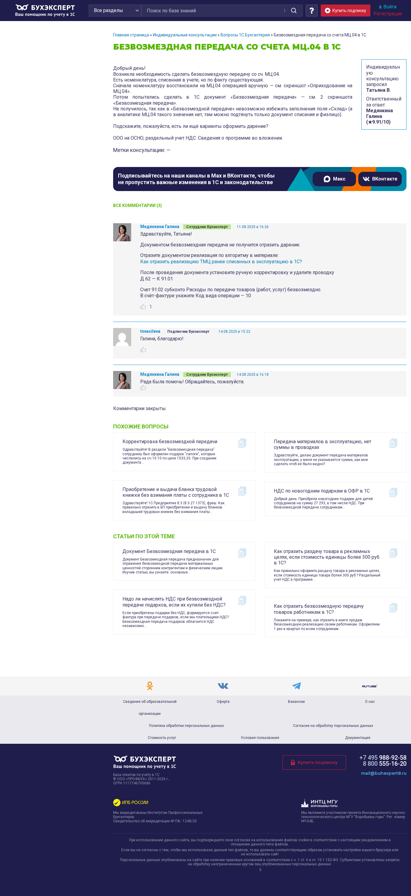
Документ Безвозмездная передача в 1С (169, 551)
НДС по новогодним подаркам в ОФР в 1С (322, 491)
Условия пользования (260, 738)
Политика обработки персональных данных (186, 726)
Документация (357, 738)
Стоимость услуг (162, 738)
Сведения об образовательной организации (150, 708)
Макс (339, 179)
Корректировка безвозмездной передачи (169, 441)
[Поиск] (294, 11)
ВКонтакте (384, 179)
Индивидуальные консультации (185, 34)
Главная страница (131, 34)
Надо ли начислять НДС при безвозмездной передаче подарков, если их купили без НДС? (174, 601)
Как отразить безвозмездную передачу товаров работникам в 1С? (319, 609)
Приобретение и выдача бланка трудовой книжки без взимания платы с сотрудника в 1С (175, 492)
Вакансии (296, 702)
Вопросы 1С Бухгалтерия (245, 34)
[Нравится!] (143, 307)
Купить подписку (318, 762)
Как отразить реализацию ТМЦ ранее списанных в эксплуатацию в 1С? (221, 261)
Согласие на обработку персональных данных (333, 726)
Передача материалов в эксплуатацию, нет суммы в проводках (322, 444)
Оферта (223, 702)
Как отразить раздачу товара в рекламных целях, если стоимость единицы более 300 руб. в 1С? (327, 557)
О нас (370, 702)
